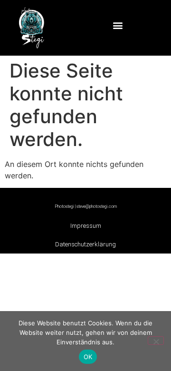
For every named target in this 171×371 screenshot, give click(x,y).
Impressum (85, 225)
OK (88, 357)
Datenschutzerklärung (85, 244)
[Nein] (156, 340)
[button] (118, 25)
